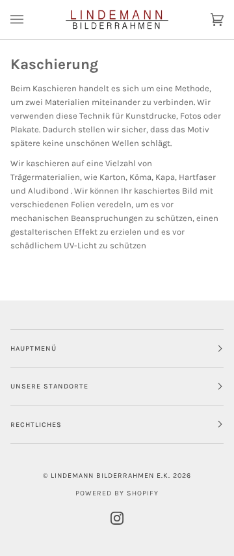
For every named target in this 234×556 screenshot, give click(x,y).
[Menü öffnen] (29, 19)
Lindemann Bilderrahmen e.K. (110, 475)
